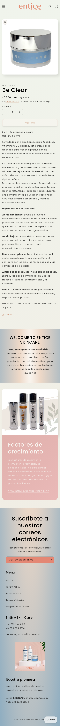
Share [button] (9, 314)
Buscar (9, 580)
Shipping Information (17, 606)
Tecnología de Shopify (38, 720)
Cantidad (7, 106)
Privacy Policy (13, 593)
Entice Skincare (24, 720)
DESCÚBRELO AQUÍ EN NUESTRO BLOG (28, 491)
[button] (3, 6)
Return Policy (13, 586)
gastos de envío (12, 102)
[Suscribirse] (51, 559)
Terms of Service (15, 600)
